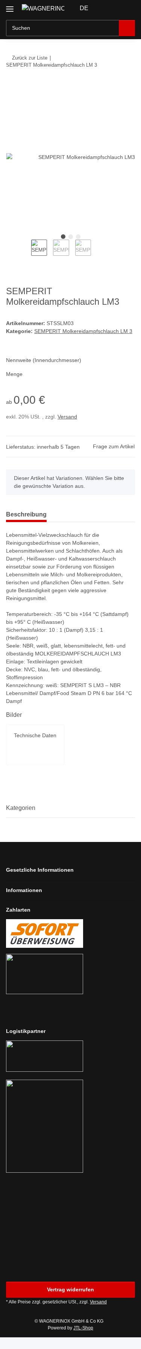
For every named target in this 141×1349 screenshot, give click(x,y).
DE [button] (84, 8)
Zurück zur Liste (29, 58)
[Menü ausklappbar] (10, 6)
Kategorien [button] (20, 808)
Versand (67, 417)
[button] (105, 8)
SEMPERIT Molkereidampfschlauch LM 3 (83, 331)
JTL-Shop (83, 1328)
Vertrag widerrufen (70, 1289)
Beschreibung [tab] (26, 514)
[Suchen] (127, 28)
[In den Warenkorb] (12, 88)
